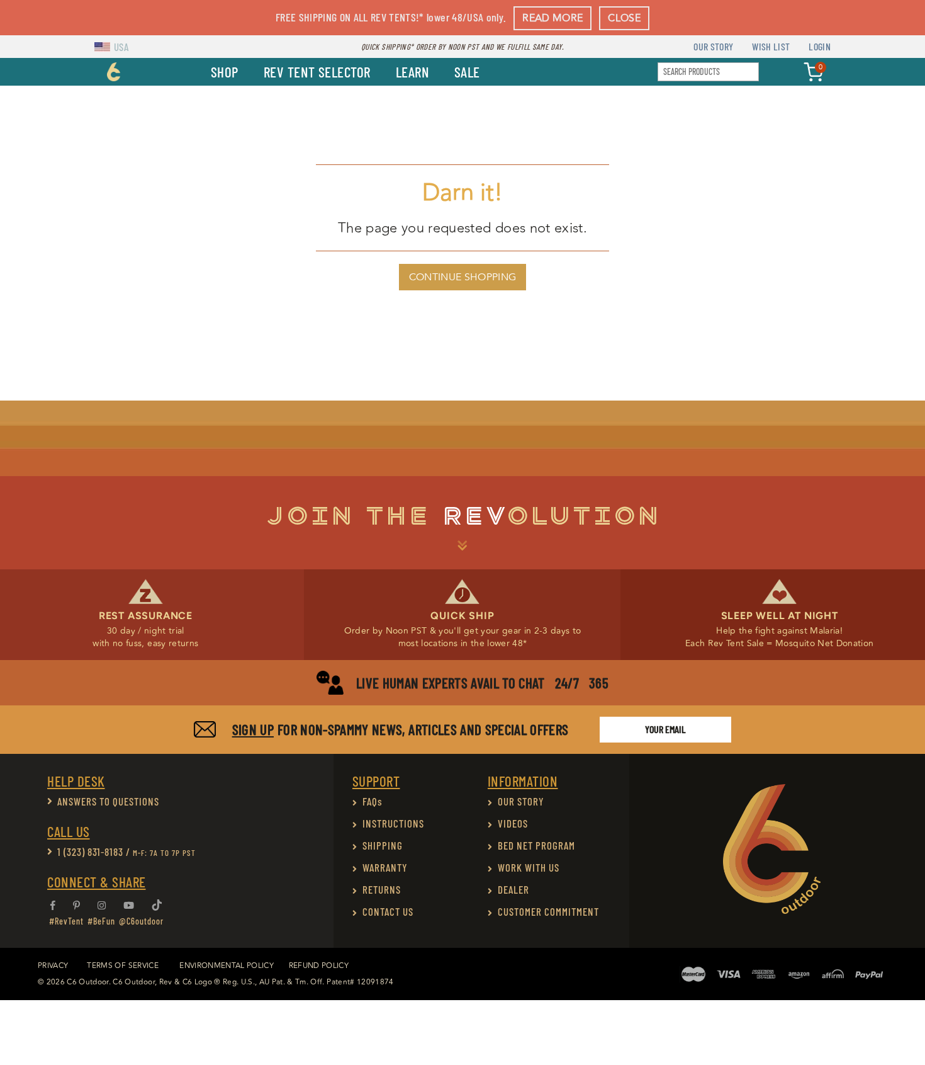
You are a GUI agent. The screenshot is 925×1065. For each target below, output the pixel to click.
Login (820, 46)
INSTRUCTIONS (393, 823)
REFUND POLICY (319, 966)
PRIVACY (53, 966)
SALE (467, 72)
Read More (552, 18)
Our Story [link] (713, 46)
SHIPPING (382, 845)
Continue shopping (462, 277)
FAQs (372, 801)
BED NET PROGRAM (536, 845)
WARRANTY (385, 867)
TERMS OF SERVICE (122, 966)
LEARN (412, 72)
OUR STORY (521, 801)
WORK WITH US (528, 867)
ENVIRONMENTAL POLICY (226, 966)
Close (624, 18)
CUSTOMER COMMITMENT (548, 911)
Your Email (665, 729)
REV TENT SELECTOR (317, 72)
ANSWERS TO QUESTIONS (108, 801)
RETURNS (381, 889)
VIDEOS (513, 823)
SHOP (224, 72)
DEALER (513, 889)
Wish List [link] (771, 46)
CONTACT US (387, 911)
